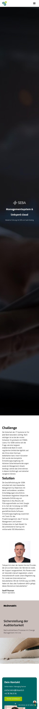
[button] (34, 3)
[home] (4, 3)
